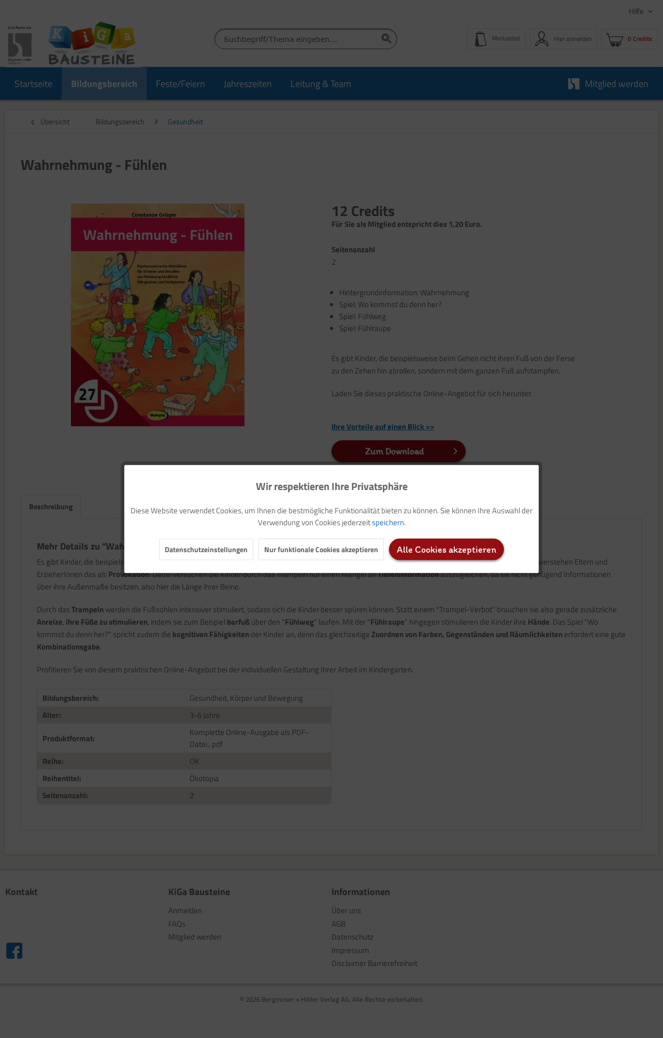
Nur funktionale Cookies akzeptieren (321, 549)
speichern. (389, 522)
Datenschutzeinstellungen (206, 549)
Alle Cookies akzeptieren (446, 549)
